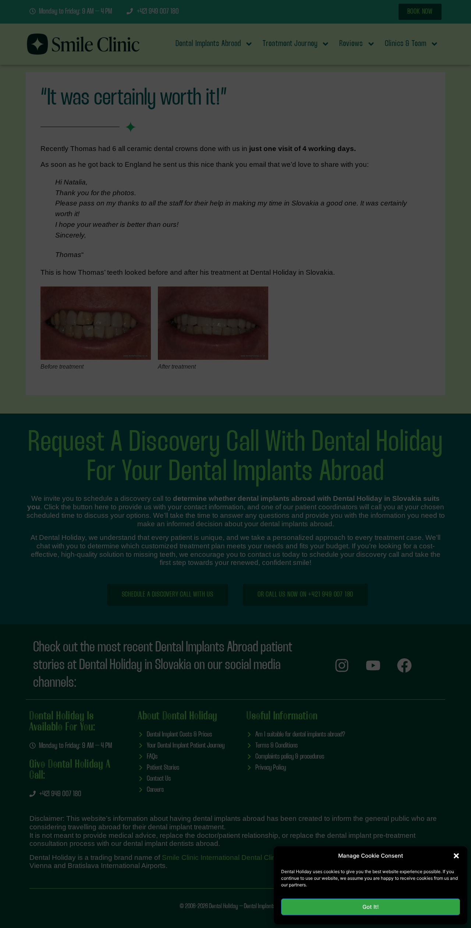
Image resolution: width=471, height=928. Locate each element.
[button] (456, 856)
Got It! (370, 906)
